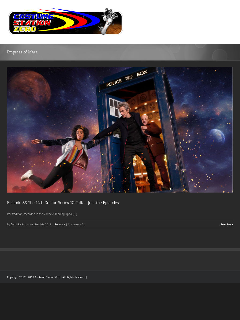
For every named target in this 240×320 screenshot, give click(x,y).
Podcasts (60, 224)
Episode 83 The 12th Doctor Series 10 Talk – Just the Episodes (63, 202)
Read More (227, 224)
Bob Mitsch (17, 224)
